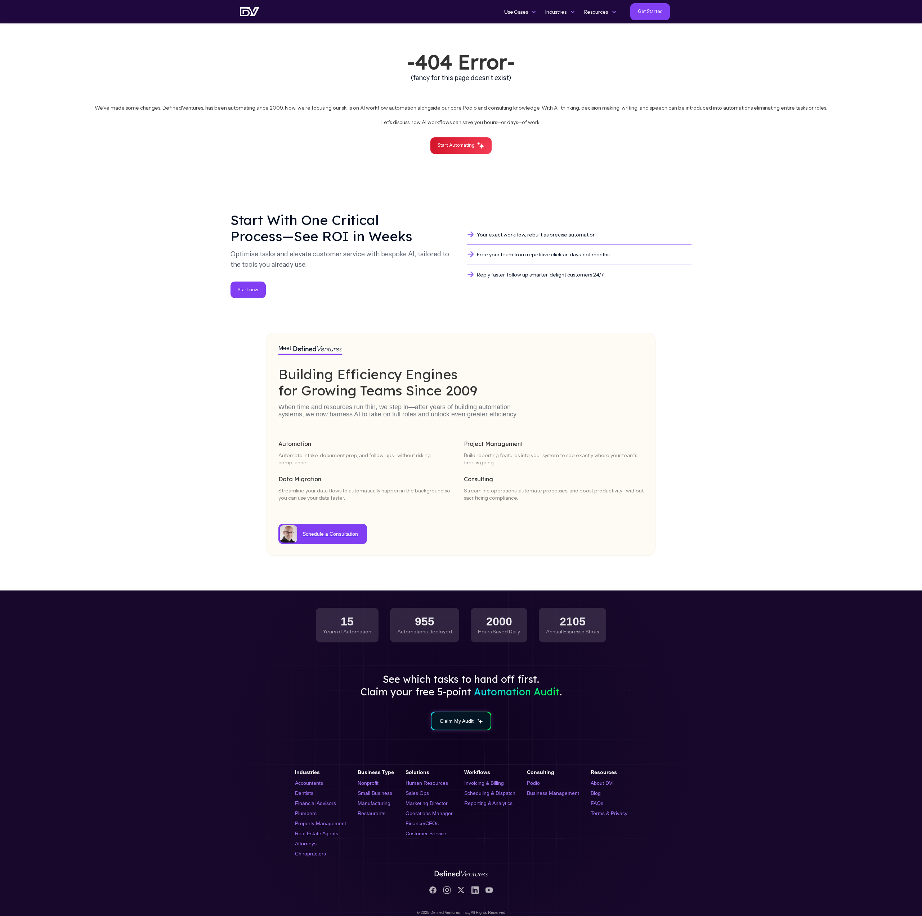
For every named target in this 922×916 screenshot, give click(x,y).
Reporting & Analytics (488, 803)
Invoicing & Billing (484, 783)
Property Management (320, 823)
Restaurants (371, 813)
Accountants (309, 783)
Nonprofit (368, 783)
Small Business (375, 793)
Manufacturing (374, 803)
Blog (596, 793)
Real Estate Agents (316, 833)
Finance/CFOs (422, 823)
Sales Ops (417, 793)
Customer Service (426, 833)
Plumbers (306, 813)
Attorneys (306, 843)
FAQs (597, 803)
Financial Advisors (315, 803)
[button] (520, 11)
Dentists (304, 793)
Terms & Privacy (609, 813)
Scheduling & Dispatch (489, 793)
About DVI (602, 783)
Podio (533, 783)
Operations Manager (429, 813)
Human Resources (427, 783)
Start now (248, 289)
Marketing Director (427, 803)
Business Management (553, 793)
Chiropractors (310, 854)
